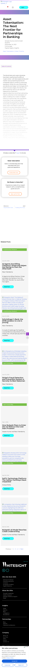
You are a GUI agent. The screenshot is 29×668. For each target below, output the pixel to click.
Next (21, 549)
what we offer (7, 590)
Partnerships (6, 619)
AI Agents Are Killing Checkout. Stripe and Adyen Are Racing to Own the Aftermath (14, 266)
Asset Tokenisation (8, 51)
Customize (7, 665)
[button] (27, 2)
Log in (18, 153)
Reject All (20, 665)
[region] (14, 657)
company (5, 632)
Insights (16, 48)
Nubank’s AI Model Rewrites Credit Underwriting (14, 530)
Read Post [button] (7, 286)
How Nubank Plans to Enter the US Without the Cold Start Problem (14, 426)
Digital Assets (9, 48)
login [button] (22, 7)
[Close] (26, 647)
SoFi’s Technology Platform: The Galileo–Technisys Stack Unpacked (14, 480)
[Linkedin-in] (7, 570)
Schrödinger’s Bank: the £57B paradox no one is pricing (12, 320)
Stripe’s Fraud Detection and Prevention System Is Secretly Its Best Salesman (13, 379)
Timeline (21, 51)
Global (16, 51)
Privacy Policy (10, 658)
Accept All (14, 661)
